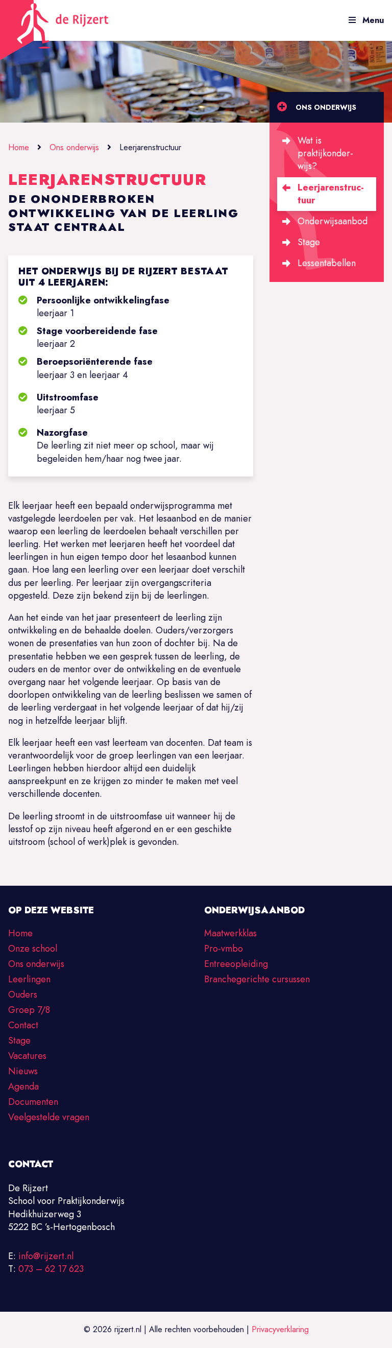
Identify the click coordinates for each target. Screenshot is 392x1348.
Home (18, 147)
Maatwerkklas (230, 933)
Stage (309, 242)
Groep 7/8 (29, 1009)
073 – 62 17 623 (51, 1268)
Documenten (33, 1101)
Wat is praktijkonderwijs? (325, 153)
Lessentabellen (327, 263)
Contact (23, 1025)
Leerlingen (29, 979)
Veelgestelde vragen (48, 1117)
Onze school (32, 948)
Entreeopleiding (236, 964)
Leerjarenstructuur (331, 194)
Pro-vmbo (223, 948)
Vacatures (27, 1055)
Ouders (22, 994)
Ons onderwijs (74, 147)
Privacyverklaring (280, 1329)
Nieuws (23, 1071)
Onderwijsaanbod (333, 221)
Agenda (23, 1086)
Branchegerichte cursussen (257, 979)
